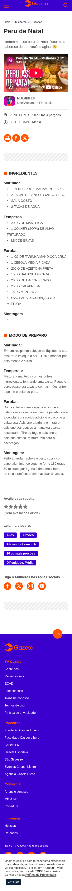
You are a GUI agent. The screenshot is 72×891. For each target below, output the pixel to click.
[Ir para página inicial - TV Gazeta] (36, 647)
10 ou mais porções (21, 553)
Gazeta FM (12, 745)
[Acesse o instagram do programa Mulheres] (30, 586)
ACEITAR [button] (13, 882)
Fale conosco (14, 690)
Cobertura (11, 806)
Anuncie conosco (16, 791)
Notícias (10, 825)
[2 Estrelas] (10, 506)
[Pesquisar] (65, 5)
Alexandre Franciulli (21, 544)
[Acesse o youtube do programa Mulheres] (42, 586)
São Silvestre (14, 759)
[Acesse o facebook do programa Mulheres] (7, 586)
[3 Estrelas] (15, 506)
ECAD (9, 683)
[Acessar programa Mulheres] (9, 101)
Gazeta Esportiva (16, 752)
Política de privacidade (20, 712)
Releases (11, 833)
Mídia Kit (11, 799)
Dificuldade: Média (20, 562)
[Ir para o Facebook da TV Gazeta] (16, 138)
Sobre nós (12, 669)
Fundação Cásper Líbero (22, 730)
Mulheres (26, 98)
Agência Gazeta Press (20, 774)
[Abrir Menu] (6, 6)
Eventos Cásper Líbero (20, 766)
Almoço (28, 535)
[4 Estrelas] (20, 506)
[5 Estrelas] (25, 506)
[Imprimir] (7, 138)
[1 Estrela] (6, 506)
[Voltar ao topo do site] (57, 634)
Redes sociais (14, 676)
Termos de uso (15, 705)
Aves (10, 535)
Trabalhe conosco (17, 698)
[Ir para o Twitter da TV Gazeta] (25, 138)
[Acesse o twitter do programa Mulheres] (19, 586)
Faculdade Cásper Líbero (22, 737)
